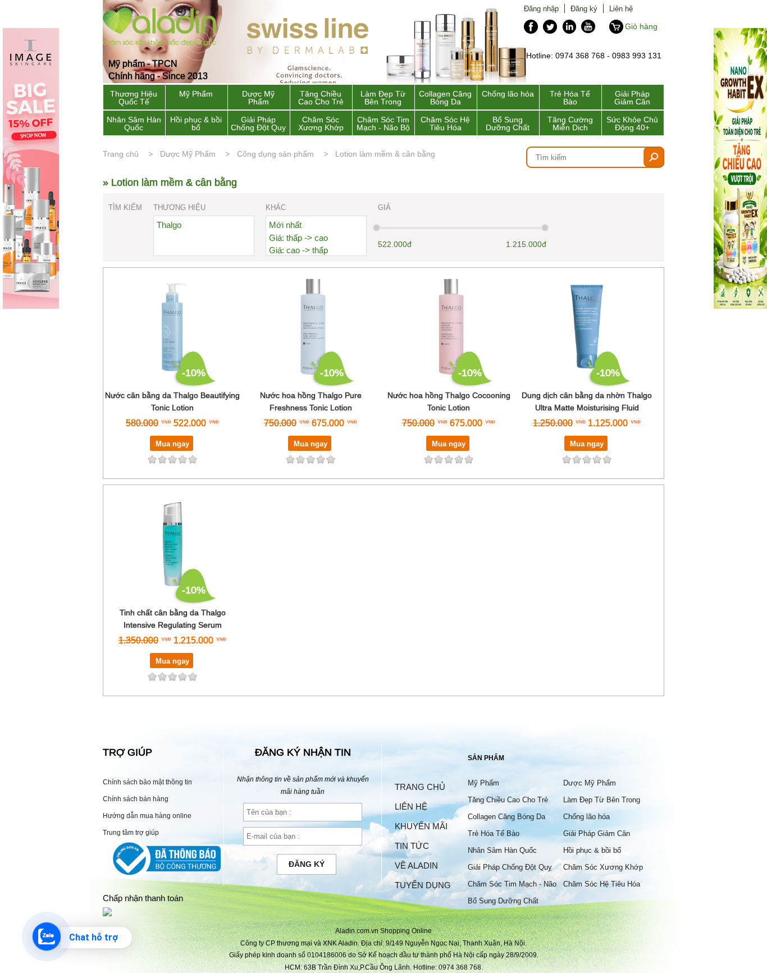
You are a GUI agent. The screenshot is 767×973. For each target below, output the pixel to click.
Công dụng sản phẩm (275, 153)
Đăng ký (583, 8)
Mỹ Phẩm (196, 93)
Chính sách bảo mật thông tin (147, 782)
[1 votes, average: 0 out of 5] (330, 459)
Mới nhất (285, 225)
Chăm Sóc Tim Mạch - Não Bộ (383, 123)
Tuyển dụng (423, 885)
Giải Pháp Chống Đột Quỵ (258, 123)
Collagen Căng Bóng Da (445, 97)
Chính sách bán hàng (135, 798)
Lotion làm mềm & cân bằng (385, 153)
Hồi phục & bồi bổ (196, 123)
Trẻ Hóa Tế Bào (570, 97)
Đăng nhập (541, 8)
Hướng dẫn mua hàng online (147, 815)
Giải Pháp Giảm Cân (632, 97)
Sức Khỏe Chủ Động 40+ (632, 123)
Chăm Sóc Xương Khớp (321, 123)
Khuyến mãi (421, 826)
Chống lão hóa (508, 93)
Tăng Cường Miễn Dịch (570, 123)
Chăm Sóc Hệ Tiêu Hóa (445, 123)
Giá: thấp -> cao (298, 238)
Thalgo (169, 225)
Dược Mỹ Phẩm (258, 97)
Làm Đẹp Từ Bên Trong (382, 97)
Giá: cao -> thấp (298, 250)
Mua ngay (172, 443)
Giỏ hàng (641, 26)
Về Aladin (416, 865)
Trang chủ (121, 153)
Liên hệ (621, 8)
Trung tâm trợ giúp (131, 832)
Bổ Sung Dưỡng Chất (507, 123)
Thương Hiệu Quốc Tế (133, 97)
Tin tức (412, 846)
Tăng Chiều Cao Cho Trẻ (321, 97)
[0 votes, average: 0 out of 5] (192, 459)
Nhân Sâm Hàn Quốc (134, 123)
